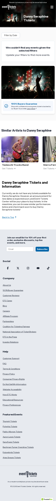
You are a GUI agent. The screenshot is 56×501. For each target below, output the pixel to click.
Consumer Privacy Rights (14, 379)
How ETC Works (10, 394)
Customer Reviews (11, 295)
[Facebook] (8, 268)
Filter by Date (10, 35)
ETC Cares (7, 300)
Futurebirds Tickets (11, 452)
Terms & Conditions (11, 369)
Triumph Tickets (10, 421)
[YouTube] (38, 268)
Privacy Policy (9, 374)
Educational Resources (13, 400)
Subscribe (42, 249)
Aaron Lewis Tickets (11, 437)
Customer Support (11, 358)
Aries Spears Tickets (12, 457)
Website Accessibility (12, 389)
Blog (5, 306)
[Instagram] (28, 268)
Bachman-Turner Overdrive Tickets (18, 447)
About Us (7, 285)
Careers (6, 311)
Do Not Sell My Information (14, 384)
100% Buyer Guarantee (13, 290)
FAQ (4, 363)
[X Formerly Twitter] (18, 268)
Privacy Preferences (12, 405)
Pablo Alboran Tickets (12, 431)
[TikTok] (48, 268)
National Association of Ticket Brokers (19, 332)
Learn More (31, 109)
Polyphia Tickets (10, 426)
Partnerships (8, 321)
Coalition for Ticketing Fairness (16, 326)
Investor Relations (10, 342)
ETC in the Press (10, 337)
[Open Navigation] (52, 7)
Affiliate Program (10, 316)
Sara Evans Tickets (11, 442)
